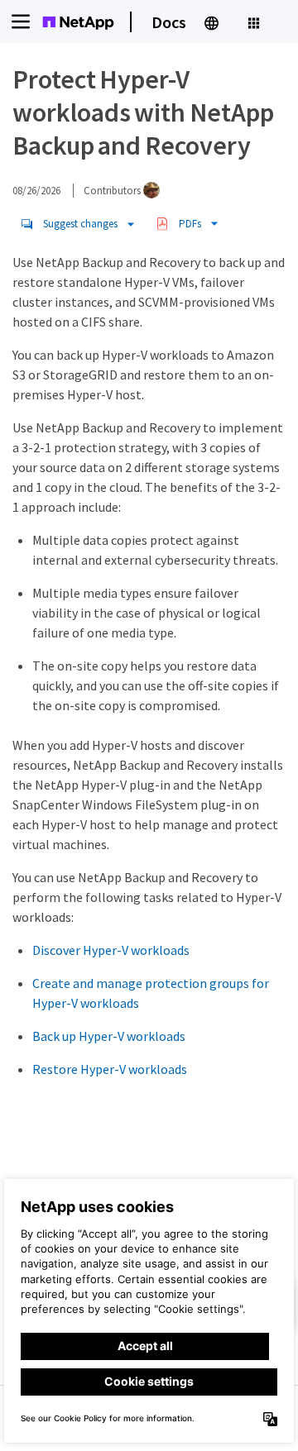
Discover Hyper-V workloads (111, 950)
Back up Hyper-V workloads (108, 1036)
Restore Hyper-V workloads (109, 1069)
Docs (168, 22)
